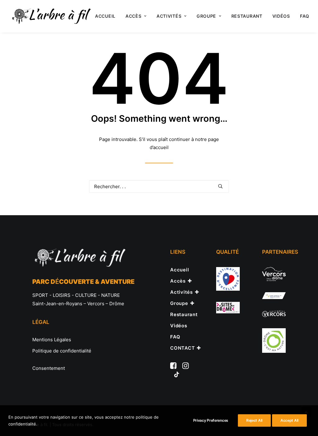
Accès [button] (133, 16)
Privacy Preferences (210, 420)
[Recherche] (159, 186)
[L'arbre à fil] (50, 16)
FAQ (304, 16)
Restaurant (246, 16)
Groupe (206, 16)
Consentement (48, 368)
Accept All (289, 420)
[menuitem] (105, 16)
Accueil (105, 16)
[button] (220, 186)
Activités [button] (169, 16)
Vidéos (281, 16)
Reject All (254, 420)
